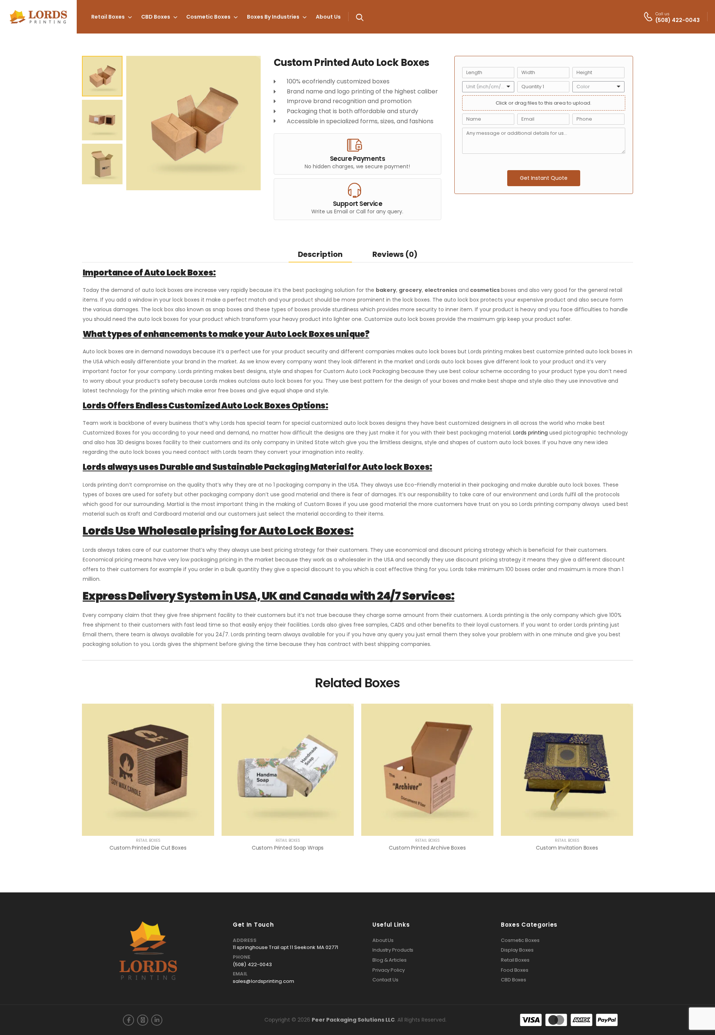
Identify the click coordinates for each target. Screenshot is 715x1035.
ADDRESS (245, 940)
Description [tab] (320, 254)
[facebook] (128, 1020)
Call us (662, 14)
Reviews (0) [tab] (394, 254)
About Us (328, 16)
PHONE (241, 957)
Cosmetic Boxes (208, 16)
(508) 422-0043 (252, 964)
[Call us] (648, 16)
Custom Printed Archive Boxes (427, 847)
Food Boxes (514, 970)
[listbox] (488, 86)
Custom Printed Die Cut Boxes (147, 847)
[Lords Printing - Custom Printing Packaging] (38, 17)
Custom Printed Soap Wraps (288, 847)
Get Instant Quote (544, 178)
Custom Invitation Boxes (567, 847)
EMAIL (240, 974)
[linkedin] (156, 1020)
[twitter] (142, 1020)
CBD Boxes (155, 16)
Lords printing (530, 432)
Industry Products (392, 950)
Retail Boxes (108, 16)
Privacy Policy (388, 970)
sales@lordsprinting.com (263, 981)
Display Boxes (517, 950)
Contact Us (385, 980)
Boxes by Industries (273, 16)
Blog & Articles (389, 960)
